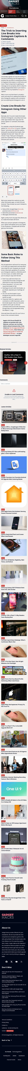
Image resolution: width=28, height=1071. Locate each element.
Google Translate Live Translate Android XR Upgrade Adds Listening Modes (13, 478)
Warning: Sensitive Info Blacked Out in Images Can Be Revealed (12, 1009)
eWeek (14, 1055)
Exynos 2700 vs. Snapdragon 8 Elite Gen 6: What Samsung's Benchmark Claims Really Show (13, 428)
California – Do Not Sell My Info (10, 1028)
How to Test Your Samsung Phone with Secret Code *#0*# (13, 996)
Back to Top (6, 1040)
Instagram (21, 89)
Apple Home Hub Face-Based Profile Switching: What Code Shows (12, 680)
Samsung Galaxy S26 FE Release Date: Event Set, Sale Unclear (12, 588)
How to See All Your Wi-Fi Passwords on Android (12, 972)
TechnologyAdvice (17, 1051)
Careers (7, 1030)
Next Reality (18, 11)
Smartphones (14, 8)
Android (10, 128)
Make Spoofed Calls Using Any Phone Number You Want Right (14, 1005)
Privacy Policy (5, 1022)
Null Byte (24, 11)
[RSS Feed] (21, 962)
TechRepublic (6, 1055)
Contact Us (4, 1025)
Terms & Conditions (7, 1019)
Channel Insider (11, 1059)
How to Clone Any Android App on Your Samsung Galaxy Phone (12, 981)
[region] (14, 164)
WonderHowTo (4, 11)
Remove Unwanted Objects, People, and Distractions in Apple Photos (12, 976)
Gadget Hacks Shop (11, 16)
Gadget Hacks (10, 11)
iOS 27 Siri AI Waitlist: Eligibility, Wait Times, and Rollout (12, 561)
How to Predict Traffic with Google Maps (12, 989)
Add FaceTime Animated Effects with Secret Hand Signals (13, 992)
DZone (19, 1059)
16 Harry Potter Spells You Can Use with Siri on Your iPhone (14, 985)
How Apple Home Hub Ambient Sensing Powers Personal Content (13, 512)
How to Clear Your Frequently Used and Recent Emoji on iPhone (12, 1001)
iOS (15, 128)
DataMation (22, 1055)
